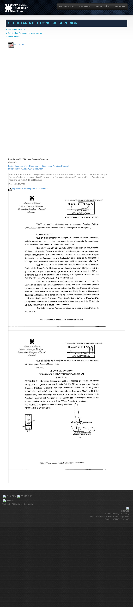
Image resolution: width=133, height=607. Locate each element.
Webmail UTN (8, 504)
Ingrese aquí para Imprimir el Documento (30, 188)
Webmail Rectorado (24, 504)
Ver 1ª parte (19, 44)
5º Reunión (38, 169)
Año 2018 (26, 169)
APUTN (10, 500)
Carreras (85, 6)
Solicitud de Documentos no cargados (25, 33)
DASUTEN (11, 496)
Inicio (10, 166)
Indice (17, 169)
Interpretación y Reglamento (27, 166)
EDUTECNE (26, 496)
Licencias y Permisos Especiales (56, 166)
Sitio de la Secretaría (17, 29)
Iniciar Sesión (14, 37)
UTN (16, 8)
